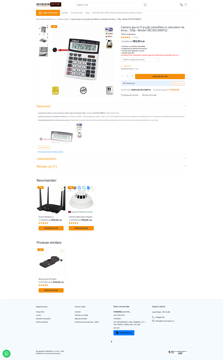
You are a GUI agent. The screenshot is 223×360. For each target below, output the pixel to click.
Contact (64, 12)
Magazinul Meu (41, 307)
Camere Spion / (63, 19)
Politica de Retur (42, 322)
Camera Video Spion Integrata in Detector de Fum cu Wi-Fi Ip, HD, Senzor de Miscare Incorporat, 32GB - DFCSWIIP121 (81, 217)
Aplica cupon (177, 83)
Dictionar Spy (77, 12)
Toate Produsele (49, 12)
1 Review (135, 37)
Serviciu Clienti (80, 307)
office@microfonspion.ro (164, 321)
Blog (87, 12)
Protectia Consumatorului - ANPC (87, 322)
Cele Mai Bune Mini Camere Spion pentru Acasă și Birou (117, 12)
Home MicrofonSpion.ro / (46, 19)
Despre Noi (40, 312)
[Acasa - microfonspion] (49, 5)
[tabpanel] (82, 60)
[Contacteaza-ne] (181, 4)
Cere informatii (150, 95)
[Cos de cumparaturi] (185, 4)
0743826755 (159, 317)
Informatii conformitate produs (50, 152)
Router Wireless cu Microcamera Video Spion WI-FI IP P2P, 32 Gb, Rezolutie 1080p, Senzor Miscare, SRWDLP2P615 (50, 217)
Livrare (38, 315)
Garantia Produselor (43, 319)
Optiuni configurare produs (134, 60)
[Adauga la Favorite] (62, 189)
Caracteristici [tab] (46, 159)
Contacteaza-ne (126, 333)
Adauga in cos (160, 76)
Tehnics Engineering (128, 34)
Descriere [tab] (43, 106)
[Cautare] (145, 5)
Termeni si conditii (81, 315)
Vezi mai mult (44, 147)
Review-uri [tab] (47, 166)
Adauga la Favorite (130, 95)
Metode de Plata (81, 319)
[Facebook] (111, 342)
